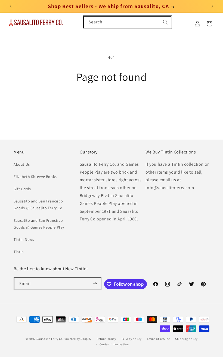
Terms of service (158, 339)
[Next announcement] (212, 6)
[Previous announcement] (11, 6)
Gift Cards (22, 188)
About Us (22, 164)
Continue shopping (111, 100)
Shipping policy (186, 339)
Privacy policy (132, 339)
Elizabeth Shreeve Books (35, 176)
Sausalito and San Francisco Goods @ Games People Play (39, 224)
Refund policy (106, 339)
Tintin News (24, 239)
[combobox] (127, 22)
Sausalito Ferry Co (49, 339)
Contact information (114, 344)
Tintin (19, 251)
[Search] (165, 22)
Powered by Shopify (77, 339)
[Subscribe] (95, 283)
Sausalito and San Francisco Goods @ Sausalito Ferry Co (38, 204)
